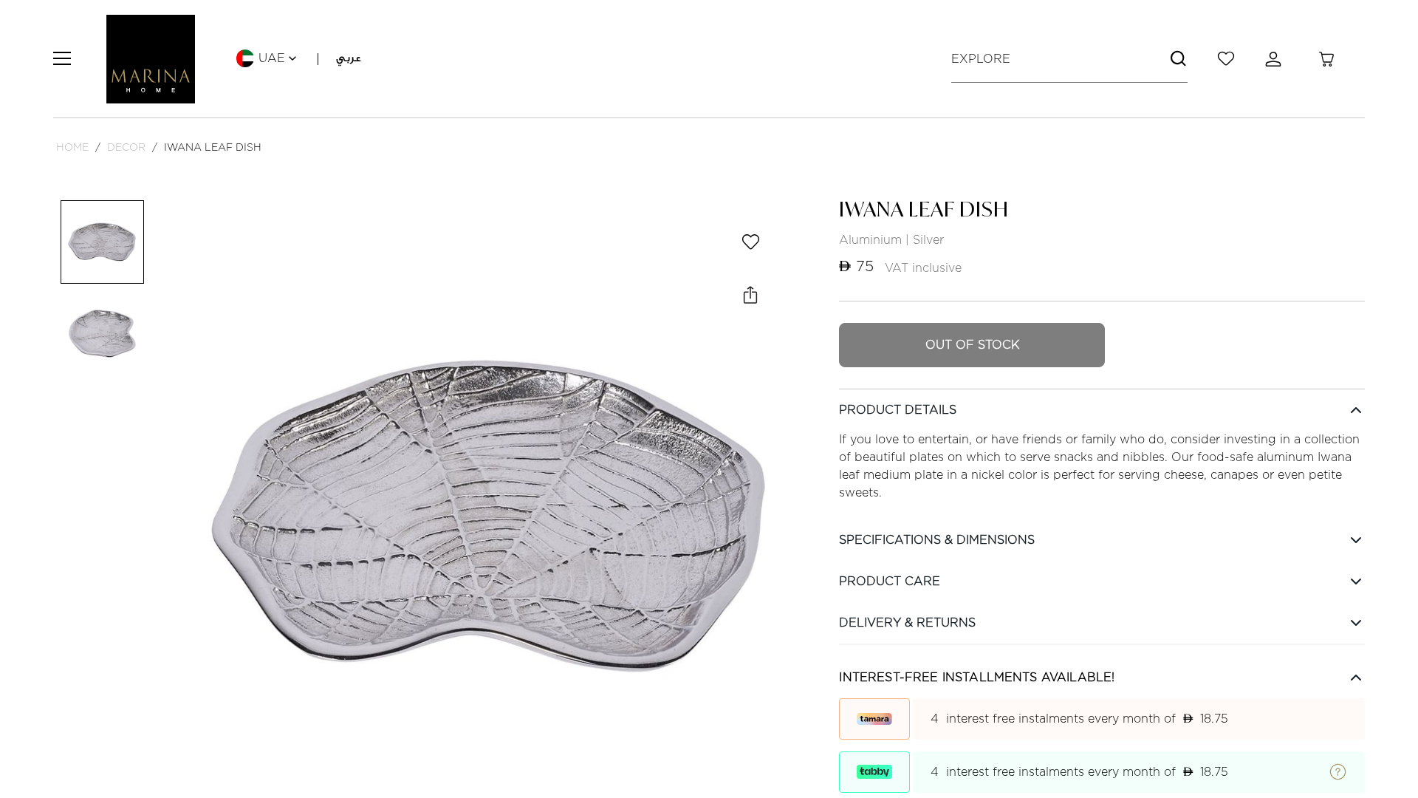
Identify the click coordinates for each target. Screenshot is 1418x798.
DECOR (126, 146)
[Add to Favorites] (750, 241)
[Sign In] (1276, 59)
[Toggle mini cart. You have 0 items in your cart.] (1326, 59)
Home (72, 146)
